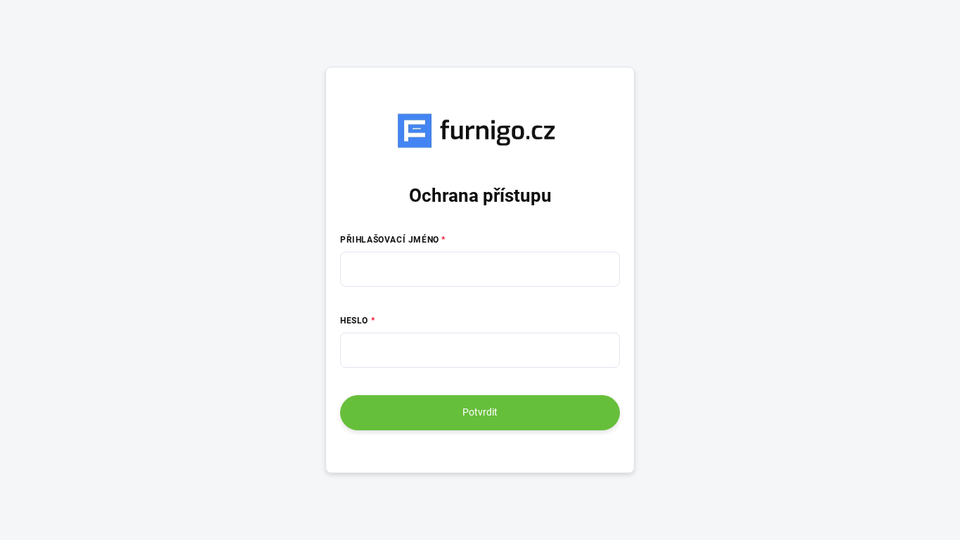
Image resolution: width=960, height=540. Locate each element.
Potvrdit (480, 412)
